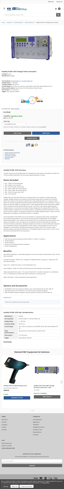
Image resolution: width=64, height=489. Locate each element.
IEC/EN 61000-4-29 (27, 81)
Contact (4, 427)
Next (61, 382)
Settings (5, 486)
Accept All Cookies (26, 486)
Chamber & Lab (37, 429)
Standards (36, 424)
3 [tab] (33, 410)
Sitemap (4, 429)
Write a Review (15, 108)
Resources (5, 419)
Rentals (6, 154)
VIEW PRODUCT (47, 397)
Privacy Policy (45, 482)
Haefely (12, 76)
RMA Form (51, 1)
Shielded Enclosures (38, 427)
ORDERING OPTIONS (17, 398)
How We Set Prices (9, 157)
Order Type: (7, 121)
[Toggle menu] (4, 8)
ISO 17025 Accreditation (10, 155)
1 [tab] (30, 410)
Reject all (14, 486)
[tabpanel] (17, 381)
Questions (7, 297)
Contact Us (59, 1)
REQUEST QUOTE (32, 138)
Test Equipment (37, 419)
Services (4, 422)
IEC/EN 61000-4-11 (16, 81)
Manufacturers (37, 432)
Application (36, 422)
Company (4, 424)
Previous (2, 382)
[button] (32, 100)
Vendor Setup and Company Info (12, 152)
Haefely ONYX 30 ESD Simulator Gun (15, 385)
